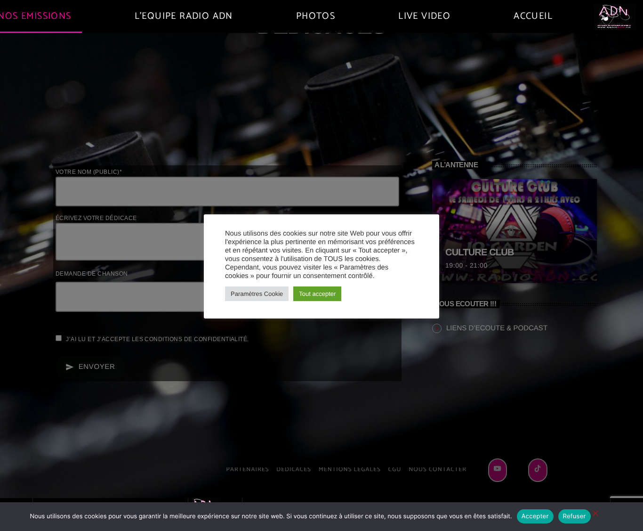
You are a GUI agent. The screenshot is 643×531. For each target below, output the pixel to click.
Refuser (574, 516)
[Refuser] (595, 514)
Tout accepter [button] (317, 293)
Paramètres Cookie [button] (257, 293)
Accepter (535, 516)
